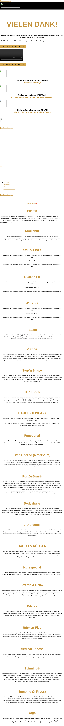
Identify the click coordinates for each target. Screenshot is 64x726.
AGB (4, 176)
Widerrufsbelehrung (9, 179)
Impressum (6, 170)
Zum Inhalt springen (5, 1)
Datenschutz (7, 173)
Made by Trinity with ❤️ (32, 203)
